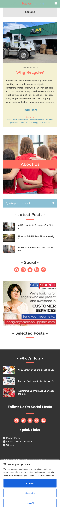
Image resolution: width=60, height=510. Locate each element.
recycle (24, 122)
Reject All (30, 503)
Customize (30, 493)
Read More (30, 110)
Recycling (30, 117)
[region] (30, 485)
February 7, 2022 (30, 67)
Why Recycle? (30, 72)
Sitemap (10, 445)
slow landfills (45, 122)
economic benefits (37, 120)
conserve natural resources (17, 120)
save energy (33, 122)
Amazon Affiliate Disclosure (19, 441)
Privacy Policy (13, 438)
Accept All (30, 483)
